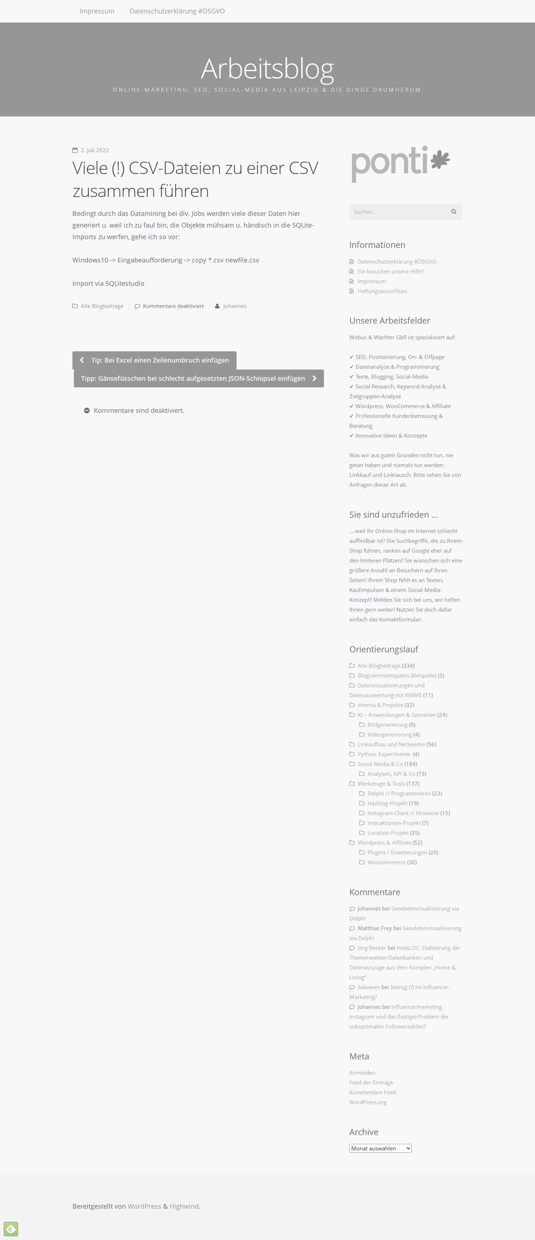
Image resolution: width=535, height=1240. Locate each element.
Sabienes (369, 987)
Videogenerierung (390, 734)
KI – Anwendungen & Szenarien (397, 714)
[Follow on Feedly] (11, 1229)
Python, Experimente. (385, 754)
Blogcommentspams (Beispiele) (397, 675)
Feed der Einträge (371, 1082)
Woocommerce (387, 862)
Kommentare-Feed (372, 1092)
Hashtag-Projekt (388, 803)
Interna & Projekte (380, 704)
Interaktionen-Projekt (394, 822)
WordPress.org (368, 1102)
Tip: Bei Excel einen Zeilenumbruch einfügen (159, 360)
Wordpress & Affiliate (384, 842)
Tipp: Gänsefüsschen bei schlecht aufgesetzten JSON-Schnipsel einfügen (194, 378)
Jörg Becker (372, 947)
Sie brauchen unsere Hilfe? (391, 271)
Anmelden (362, 1072)
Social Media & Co (380, 763)
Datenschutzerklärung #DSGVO (177, 11)
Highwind (184, 1206)
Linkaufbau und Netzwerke (391, 744)
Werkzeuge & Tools (381, 783)
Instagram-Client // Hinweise (403, 813)
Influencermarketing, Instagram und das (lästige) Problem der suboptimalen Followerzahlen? (399, 1016)
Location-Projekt (388, 832)
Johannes (234, 305)
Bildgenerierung (388, 724)
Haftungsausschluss (382, 291)
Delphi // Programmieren (399, 793)
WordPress (144, 1206)
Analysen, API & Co (391, 773)
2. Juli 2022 (95, 150)
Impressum (97, 11)
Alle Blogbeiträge (102, 305)
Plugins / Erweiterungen (397, 852)
